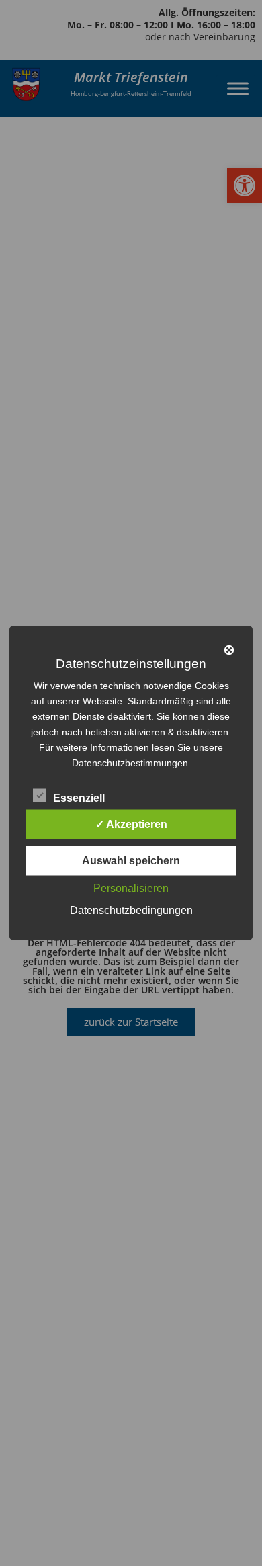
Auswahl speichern (131, 860)
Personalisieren (131, 888)
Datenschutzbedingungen (131, 910)
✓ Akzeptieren (131, 824)
